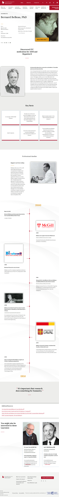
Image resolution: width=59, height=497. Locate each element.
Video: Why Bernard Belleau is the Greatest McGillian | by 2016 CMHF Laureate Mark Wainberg (22, 413)
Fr (42, 2)
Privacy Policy (15, 493)
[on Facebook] (5, 42)
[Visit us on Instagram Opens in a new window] (50, 2)
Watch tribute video (41, 39)
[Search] (46, 2)
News (22, 2)
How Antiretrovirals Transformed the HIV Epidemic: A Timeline (15, 411)
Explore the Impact (20, 479)
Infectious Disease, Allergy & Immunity (8, 19)
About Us (29, 2)
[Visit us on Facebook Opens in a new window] (57, 2)
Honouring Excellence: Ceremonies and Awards (21, 483)
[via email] (11, 42)
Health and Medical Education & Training (43, 237)
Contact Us (36, 2)
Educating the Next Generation (31, 477)
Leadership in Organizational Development (12, 312)
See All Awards (22, 33)
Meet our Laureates (20, 476)
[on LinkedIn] (7, 42)
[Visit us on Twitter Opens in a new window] (53, 2)
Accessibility (21, 493)
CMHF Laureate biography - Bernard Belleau (11, 415)
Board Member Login (32, 482)
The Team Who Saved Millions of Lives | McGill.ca (12, 409)
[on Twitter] (9, 42)
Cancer (16, 19)
